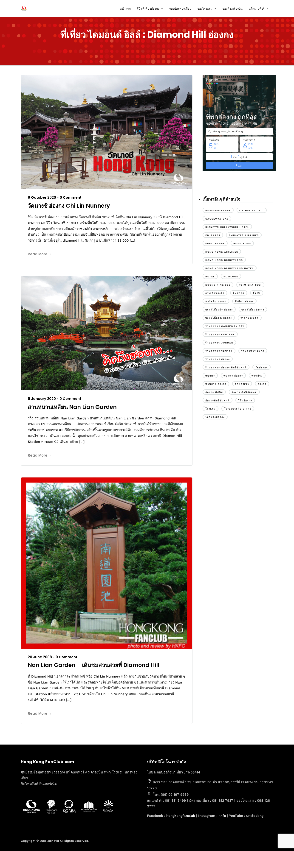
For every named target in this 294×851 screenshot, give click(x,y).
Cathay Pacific (251, 210)
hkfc (222, 816)
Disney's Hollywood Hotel (227, 227)
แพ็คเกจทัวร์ (257, 8)
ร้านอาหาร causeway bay (224, 326)
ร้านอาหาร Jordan (219, 342)
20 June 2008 (40, 657)
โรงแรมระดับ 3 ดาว (238, 408)
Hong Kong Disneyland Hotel (229, 268)
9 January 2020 (42, 398)
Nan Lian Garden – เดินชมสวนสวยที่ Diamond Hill (93, 665)
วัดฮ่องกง (261, 367)
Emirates (212, 235)
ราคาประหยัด (249, 318)
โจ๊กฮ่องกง (245, 400)
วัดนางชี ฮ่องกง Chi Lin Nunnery (69, 205)
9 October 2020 (42, 197)
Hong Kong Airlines (221, 252)
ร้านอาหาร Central (220, 334)
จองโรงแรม (204, 8)
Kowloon (230, 276)
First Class (215, 243)
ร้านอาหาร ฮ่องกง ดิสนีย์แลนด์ (226, 367)
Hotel (210, 276)
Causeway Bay (217, 219)
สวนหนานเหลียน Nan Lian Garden (72, 407)
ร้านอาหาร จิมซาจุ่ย (219, 351)
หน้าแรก (125, 8)
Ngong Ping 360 (218, 285)
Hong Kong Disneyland (224, 260)
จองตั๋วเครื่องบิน (232, 8)
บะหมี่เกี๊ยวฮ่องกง (252, 309)
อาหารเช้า (242, 384)
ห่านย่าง (257, 375)
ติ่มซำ (256, 293)
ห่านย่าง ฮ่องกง (215, 384)
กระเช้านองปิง (214, 293)
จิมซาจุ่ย (238, 293)
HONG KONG (242, 243)
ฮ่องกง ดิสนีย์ (214, 392)
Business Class (218, 210)
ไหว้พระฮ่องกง (215, 417)
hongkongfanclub (180, 816)
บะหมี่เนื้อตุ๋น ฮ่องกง (218, 318)
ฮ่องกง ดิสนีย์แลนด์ (244, 392)
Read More (37, 254)
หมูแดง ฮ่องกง (233, 375)
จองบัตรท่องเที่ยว (180, 8)
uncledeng (254, 816)
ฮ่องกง (262, 384)
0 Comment (71, 197)
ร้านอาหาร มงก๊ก (252, 351)
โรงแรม (210, 408)
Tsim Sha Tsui (250, 285)
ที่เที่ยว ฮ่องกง (244, 301)
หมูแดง (210, 375)
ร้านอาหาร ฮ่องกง (217, 359)
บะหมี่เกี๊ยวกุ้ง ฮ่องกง (219, 309)
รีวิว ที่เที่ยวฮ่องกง (148, 8)
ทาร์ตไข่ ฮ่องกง (215, 301)
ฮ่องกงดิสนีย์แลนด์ (217, 400)
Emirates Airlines (244, 235)
